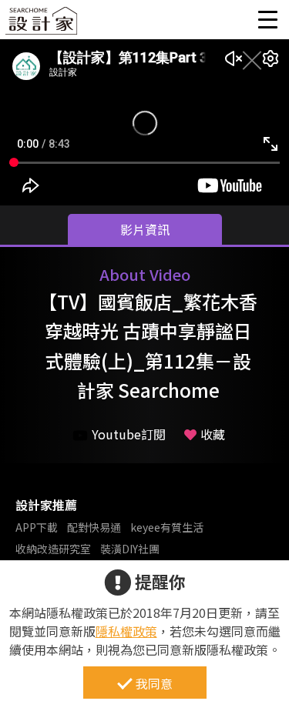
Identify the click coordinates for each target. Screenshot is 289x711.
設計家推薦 (46, 505)
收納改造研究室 (53, 548)
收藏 (212, 434)
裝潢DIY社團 (130, 548)
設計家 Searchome (42, 25)
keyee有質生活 (166, 527)
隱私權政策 (126, 631)
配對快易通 (94, 527)
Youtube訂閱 (129, 434)
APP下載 (36, 527)
